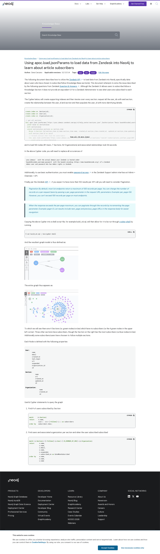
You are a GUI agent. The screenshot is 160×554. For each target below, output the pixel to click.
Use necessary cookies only (132, 548)
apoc (80, 72)
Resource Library (75, 497)
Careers (101, 508)
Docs (76, 4)
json (86, 72)
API (46, 182)
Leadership (102, 516)
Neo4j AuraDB (14, 500)
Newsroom (102, 500)
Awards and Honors (106, 504)
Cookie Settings (39, 542)
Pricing (11, 516)
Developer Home (45, 497)
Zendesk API (74, 80)
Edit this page (104, 72)
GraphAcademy (116, 4)
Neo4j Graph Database (17, 497)
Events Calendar (75, 516)
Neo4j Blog (72, 500)
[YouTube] (137, 496)
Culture (101, 512)
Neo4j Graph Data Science (19, 504)
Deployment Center (16, 508)
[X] (133, 496)
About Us (102, 497)
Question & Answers (68, 86)
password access (81, 172)
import (93, 72)
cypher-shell (124, 222)
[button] (151, 3)
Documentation (44, 500)
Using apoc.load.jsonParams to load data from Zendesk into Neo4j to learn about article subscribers (74, 58)
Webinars (72, 523)
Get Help (99, 4)
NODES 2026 (73, 519)
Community (42, 512)
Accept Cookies (107, 548)
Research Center (75, 508)
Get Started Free (137, 4)
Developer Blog (44, 508)
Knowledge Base (23, 4)
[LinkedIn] (129, 496)
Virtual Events (44, 516)
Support (101, 519)
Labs (87, 4)
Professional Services (17, 512)
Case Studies (73, 512)
